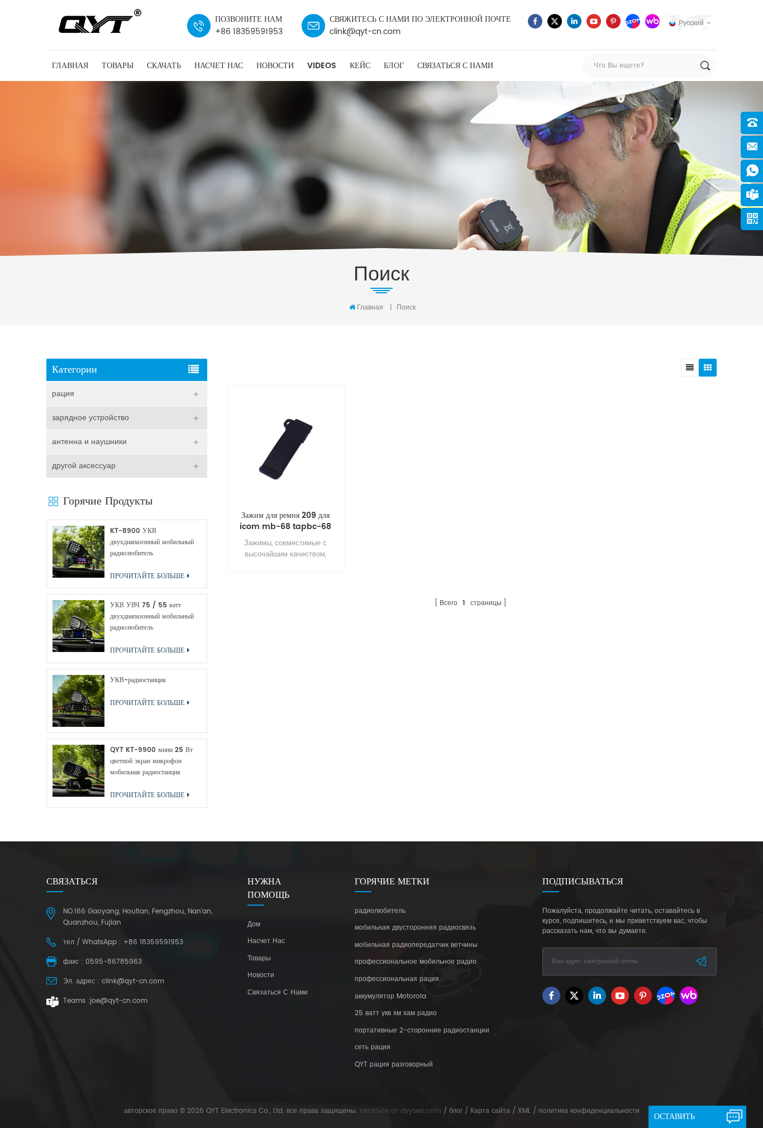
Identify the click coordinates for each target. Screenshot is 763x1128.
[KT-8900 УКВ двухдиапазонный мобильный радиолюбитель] (78, 552)
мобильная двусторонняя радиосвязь (415, 928)
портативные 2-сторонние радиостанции (422, 1031)
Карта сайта (490, 1111)
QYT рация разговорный (394, 1065)
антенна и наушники (89, 441)
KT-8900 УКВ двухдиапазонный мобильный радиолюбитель (152, 542)
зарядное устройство (90, 417)
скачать (164, 65)
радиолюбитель (380, 911)
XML (524, 1111)
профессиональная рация (397, 979)
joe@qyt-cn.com (118, 1001)
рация (63, 393)
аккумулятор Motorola (390, 997)
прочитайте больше (283, 610)
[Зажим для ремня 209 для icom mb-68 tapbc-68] (285, 449)
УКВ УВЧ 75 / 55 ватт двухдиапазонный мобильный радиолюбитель (152, 616)
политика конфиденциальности (589, 1111)
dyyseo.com (420, 1111)
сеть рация (372, 1048)
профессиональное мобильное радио (415, 962)
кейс (360, 65)
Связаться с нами (455, 65)
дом (253, 925)
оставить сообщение (679, 1119)
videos (321, 65)
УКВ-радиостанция (138, 680)
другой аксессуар (84, 465)
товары (117, 65)
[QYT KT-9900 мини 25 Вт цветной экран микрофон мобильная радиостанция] (78, 771)
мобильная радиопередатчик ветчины (416, 945)
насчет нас (218, 65)
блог (394, 65)
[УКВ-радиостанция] (78, 701)
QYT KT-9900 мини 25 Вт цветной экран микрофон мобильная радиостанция (151, 761)
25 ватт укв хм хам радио (396, 1013)
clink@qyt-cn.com (365, 31)
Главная (70, 65)
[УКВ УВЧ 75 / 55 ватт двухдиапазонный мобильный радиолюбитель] (78, 626)
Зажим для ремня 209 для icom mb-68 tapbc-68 (285, 521)
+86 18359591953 (249, 31)
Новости (275, 65)
